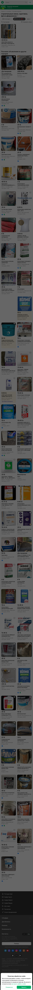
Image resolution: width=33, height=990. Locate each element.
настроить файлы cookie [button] (18, 984)
